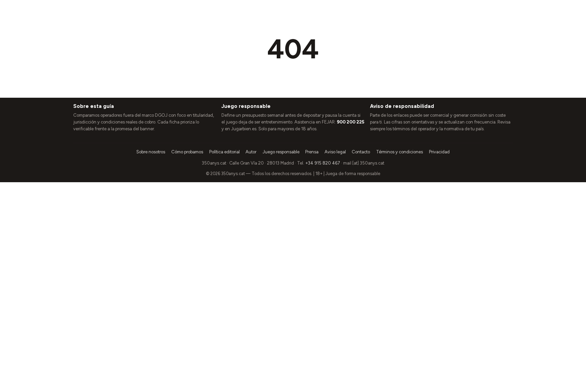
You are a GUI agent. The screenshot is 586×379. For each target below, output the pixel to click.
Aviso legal (335, 151)
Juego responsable (280, 151)
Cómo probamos (187, 151)
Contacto (361, 151)
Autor (251, 151)
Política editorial (224, 151)
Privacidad (439, 151)
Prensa (311, 151)
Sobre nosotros (150, 151)
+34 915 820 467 (322, 163)
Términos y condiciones (399, 151)
